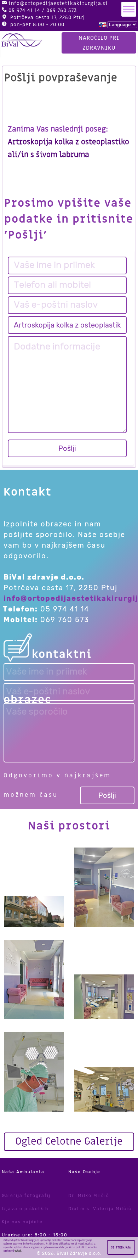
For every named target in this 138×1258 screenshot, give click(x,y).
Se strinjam (121, 1247)
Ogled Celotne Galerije (69, 1141)
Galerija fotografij (26, 1195)
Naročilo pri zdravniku (99, 43)
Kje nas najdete (22, 1221)
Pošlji (67, 448)
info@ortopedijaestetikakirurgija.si (58, 3)
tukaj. (18, 1250)
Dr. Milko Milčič (88, 1195)
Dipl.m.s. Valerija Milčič (100, 1208)
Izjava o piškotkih (25, 1208)
